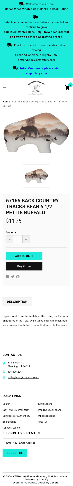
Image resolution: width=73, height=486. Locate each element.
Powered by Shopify (36, 479)
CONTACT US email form (16, 410)
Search (6, 403)
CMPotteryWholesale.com (29, 476)
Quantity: (11, 232)
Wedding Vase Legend (49, 410)
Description (17, 301)
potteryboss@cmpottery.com (23, 377)
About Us (43, 421)
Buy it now (24, 266)
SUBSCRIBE (15, 453)
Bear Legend (9, 421)
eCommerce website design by (31, 482)
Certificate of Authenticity (16, 415)
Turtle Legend (45, 403)
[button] (4, 87)
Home (6, 101)
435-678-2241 (15, 371)
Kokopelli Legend (12, 427)
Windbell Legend (46, 415)
